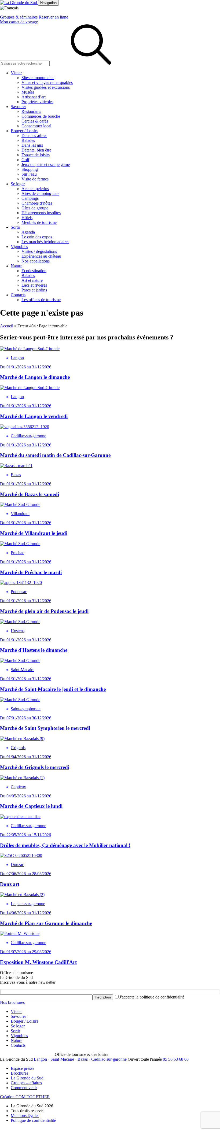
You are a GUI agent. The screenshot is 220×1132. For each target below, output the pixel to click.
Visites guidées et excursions (45, 87)
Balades (28, 140)
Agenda (28, 232)
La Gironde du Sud (27, 1078)
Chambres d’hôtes (36, 203)
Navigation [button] (48, 3)
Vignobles (19, 246)
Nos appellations (35, 261)
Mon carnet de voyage (19, 22)
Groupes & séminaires (19, 17)
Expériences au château (41, 256)
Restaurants (31, 111)
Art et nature (32, 280)
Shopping (29, 169)
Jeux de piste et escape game (45, 164)
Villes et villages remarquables (47, 82)
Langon (41, 1059)
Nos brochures (12, 1002)
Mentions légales (25, 1115)
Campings (30, 198)
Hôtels (26, 217)
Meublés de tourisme (39, 222)
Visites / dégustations (39, 251)
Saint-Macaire (62, 1059)
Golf (25, 159)
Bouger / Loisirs (24, 130)
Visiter (16, 73)
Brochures (19, 1073)
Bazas (83, 1059)
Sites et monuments (37, 77)
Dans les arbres (34, 135)
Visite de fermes (35, 179)
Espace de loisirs (35, 155)
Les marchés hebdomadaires (45, 241)
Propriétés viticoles (37, 101)
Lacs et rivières (34, 285)
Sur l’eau (29, 174)
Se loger (18, 184)
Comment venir (24, 1087)
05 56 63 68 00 (176, 1059)
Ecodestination (33, 270)
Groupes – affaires (26, 1083)
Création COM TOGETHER (25, 1096)
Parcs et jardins (34, 290)
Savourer (18, 106)
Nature (16, 266)
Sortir (15, 227)
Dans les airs (32, 145)
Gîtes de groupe (34, 208)
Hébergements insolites (41, 212)
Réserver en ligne (53, 17)
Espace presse (22, 1068)
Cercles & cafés (34, 121)
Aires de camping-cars (40, 193)
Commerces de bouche (40, 116)
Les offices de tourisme (41, 299)
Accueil (6, 326)
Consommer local (36, 126)
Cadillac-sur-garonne (109, 1059)
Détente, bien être (36, 150)
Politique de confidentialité (33, 1120)
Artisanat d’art (33, 97)
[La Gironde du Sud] (19, 2)
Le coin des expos (36, 237)
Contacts (18, 295)
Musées (27, 92)
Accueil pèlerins (35, 188)
